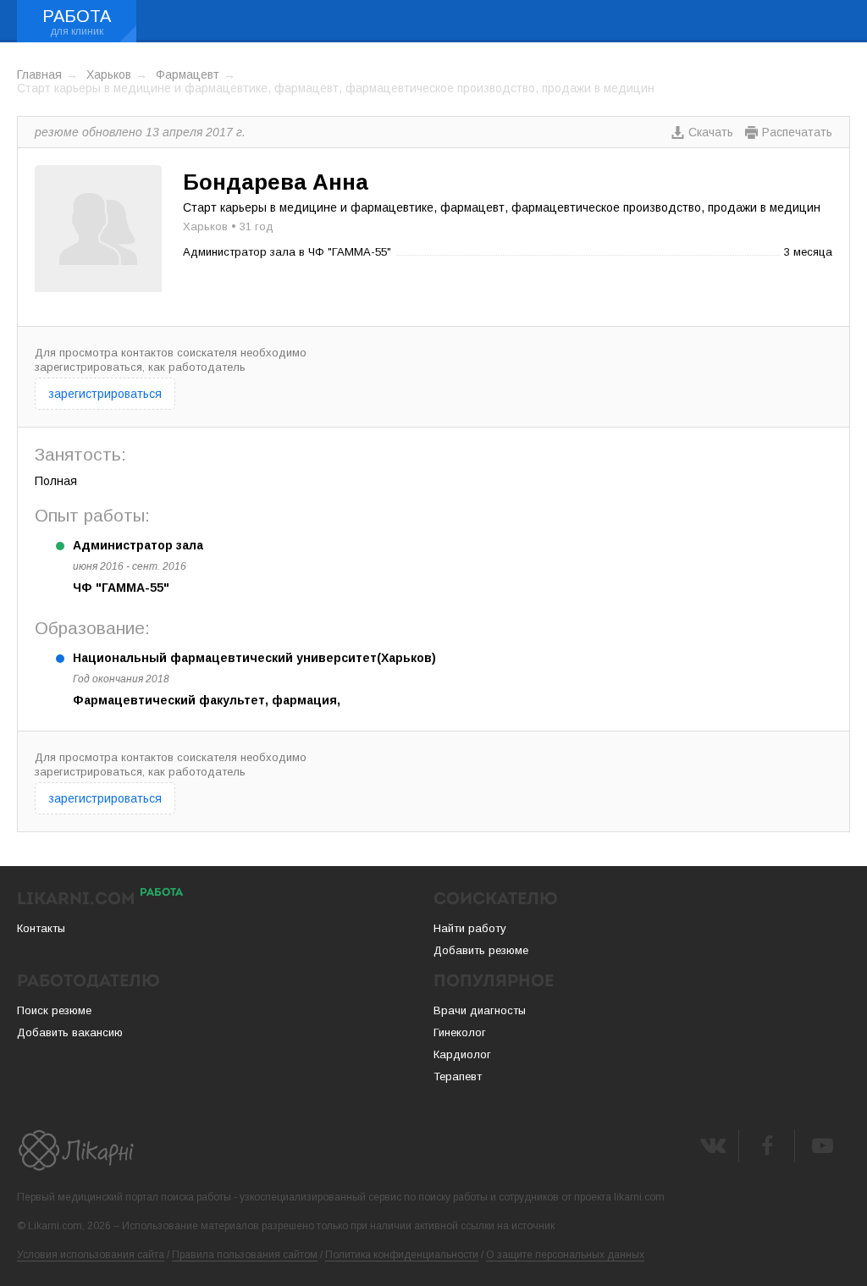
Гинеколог (460, 1032)
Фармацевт (187, 74)
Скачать (710, 132)
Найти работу (470, 928)
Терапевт (458, 1076)
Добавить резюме (481, 950)
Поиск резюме (54, 1010)
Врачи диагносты (480, 1010)
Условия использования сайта (90, 1255)
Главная (39, 74)
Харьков (108, 74)
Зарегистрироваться (105, 393)
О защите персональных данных (565, 1255)
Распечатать (797, 132)
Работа (76, 16)
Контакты (41, 928)
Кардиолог (462, 1054)
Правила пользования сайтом (245, 1255)
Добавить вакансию (70, 1032)
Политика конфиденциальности (401, 1255)
